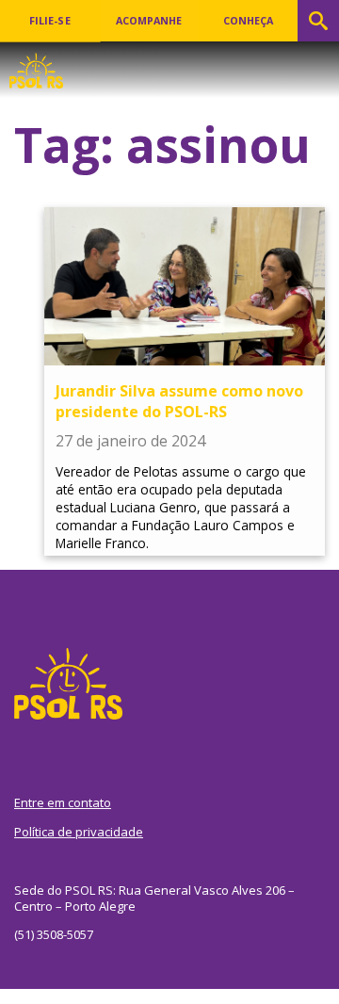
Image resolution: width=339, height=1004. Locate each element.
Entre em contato (62, 802)
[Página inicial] (36, 65)
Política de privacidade (78, 831)
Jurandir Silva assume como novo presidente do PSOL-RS (179, 401)
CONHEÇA (248, 20)
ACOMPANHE (149, 20)
